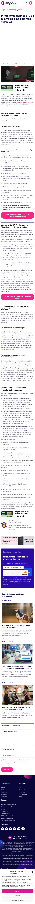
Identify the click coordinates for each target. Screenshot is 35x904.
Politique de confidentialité (8, 816)
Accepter (17, 891)
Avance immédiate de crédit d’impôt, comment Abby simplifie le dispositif (17, 667)
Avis (19, 787)
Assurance (4, 794)
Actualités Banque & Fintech (8, 804)
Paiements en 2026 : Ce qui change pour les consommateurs (16, 708)
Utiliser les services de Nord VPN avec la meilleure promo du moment (17, 215)
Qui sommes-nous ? (6, 807)
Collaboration (4, 811)
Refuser (17, 895)
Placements (4, 792)
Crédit (2, 790)
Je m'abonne (27, 572)
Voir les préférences (18, 900)
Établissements (22, 794)
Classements (21, 790)
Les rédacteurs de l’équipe (8, 820)
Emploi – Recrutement (7, 818)
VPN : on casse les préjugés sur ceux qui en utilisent (17, 297)
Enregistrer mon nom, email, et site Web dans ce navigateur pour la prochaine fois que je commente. (18, 762)
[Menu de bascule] (31, 2)
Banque (3, 787)
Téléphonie (4, 796)
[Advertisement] (17, 42)
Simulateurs (21, 792)
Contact (3, 809)
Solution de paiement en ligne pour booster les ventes (16, 626)
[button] (32, 872)
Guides (20, 796)
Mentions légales (5, 813)
